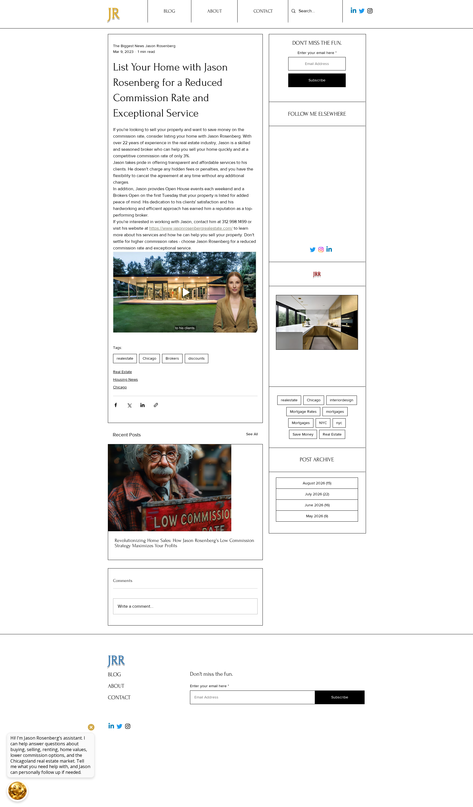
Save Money (303, 434)
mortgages (335, 411)
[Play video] (185, 292)
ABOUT (116, 686)
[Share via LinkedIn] (142, 405)
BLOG (114, 674)
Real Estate (122, 372)
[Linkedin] (353, 10)
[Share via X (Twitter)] (129, 405)
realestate (125, 358)
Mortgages (301, 422)
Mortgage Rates (303, 411)
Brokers (172, 358)
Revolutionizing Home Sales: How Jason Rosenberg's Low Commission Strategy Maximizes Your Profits (184, 543)
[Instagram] (370, 10)
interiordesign (341, 400)
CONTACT (119, 697)
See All (252, 434)
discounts (196, 358)
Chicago (149, 358)
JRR (116, 660)
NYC (323, 422)
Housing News (125, 379)
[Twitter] (361, 10)
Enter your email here (316, 53)
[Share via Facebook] (115, 405)
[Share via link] (155, 405)
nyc (339, 422)
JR (114, 13)
